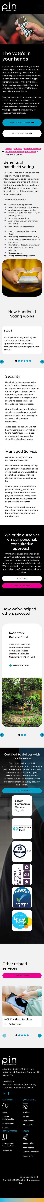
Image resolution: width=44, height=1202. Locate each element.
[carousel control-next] (42, 362)
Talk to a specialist (20, 133)
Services (18, 148)
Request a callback (22, 586)
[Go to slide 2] (19, 361)
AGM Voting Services (18, 1019)
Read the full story (21, 665)
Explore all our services (20, 122)
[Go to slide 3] (22, 361)
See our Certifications (22, 791)
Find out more (19, 1024)
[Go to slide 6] (30, 361)
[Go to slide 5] (27, 361)
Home (9, 148)
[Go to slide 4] (24, 361)
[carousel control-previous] (2, 362)
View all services (22, 975)
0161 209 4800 (22, 578)
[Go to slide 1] (16, 361)
